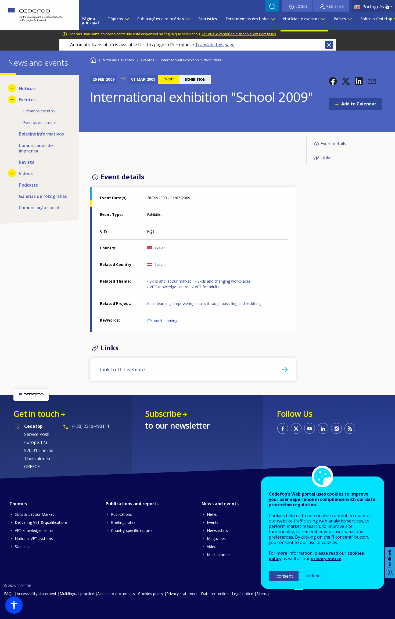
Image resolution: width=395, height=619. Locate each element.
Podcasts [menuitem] (28, 185)
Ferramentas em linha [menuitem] (247, 18)
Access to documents (116, 593)
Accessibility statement (36, 593)
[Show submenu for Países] (349, 21)
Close (329, 45)
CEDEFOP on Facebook (282, 428)
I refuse (313, 576)
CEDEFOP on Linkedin (323, 428)
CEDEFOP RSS (349, 428)
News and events (220, 504)
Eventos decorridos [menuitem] (40, 122)
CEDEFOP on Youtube (309, 428)
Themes (18, 504)
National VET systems (34, 538)
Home (93, 59)
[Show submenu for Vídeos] (12, 173)
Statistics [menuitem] (207, 18)
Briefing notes (123, 522)
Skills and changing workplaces (224, 281)
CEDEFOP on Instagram (336, 428)
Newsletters (217, 530)
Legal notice (242, 593)
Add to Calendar (358, 104)
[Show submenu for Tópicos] (126, 21)
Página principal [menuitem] (90, 20)
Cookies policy (150, 593)
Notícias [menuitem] (27, 88)
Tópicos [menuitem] (115, 18)
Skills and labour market (170, 281)
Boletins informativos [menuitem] (41, 134)
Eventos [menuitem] (27, 100)
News (212, 514)
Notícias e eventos (118, 60)
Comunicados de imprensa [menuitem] (36, 148)
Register (335, 6)
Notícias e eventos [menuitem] (301, 18)
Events (212, 522)
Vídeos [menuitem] (26, 173)
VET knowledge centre (169, 286)
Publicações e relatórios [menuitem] (160, 18)
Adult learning (165, 320)
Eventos (147, 60)
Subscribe (163, 413)
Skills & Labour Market (34, 514)
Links (326, 158)
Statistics (22, 546)
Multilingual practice (77, 593)
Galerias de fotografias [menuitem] (43, 196)
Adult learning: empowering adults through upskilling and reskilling (204, 303)
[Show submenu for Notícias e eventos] (323, 21)
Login (301, 6)
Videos (212, 546)
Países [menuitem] (340, 18)
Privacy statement (182, 593)
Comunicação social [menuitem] (39, 208)
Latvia (160, 264)
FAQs (8, 593)
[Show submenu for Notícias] (12, 88)
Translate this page (215, 45)
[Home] (35, 15)
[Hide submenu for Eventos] (12, 99)
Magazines (216, 538)
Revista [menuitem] (26, 162)
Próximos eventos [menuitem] (39, 110)
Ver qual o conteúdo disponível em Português (239, 33)
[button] (333, 81)
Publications (121, 514)
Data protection (215, 593)
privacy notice (326, 558)
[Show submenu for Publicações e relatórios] (187, 21)
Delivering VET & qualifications (41, 522)
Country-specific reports (132, 530)
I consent (283, 576)
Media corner (218, 554)
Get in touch (36, 413)
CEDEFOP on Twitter (296, 428)
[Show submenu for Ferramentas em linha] (272, 21)
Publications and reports (132, 504)
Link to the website (122, 369)
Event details (333, 144)
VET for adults (207, 286)
